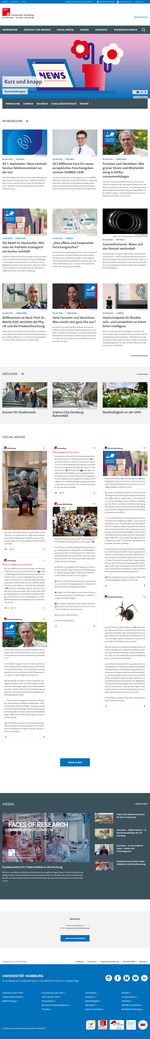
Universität (90, 992)
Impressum (91, 961)
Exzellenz (89, 996)
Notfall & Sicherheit (131, 1005)
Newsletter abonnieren (75, 938)
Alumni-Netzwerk (93, 1009)
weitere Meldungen (139, 355)
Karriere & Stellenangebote (55, 1005)
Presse (5, 1)
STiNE (23, 1)
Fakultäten (90, 1005)
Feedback (79, 961)
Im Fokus (42, 103)
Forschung (12, 103)
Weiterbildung (9, 1001)
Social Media (65, 29)
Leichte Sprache (125, 1)
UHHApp (126, 1001)
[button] (80, 2)
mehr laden (75, 762)
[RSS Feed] (27, 121)
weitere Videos (142, 804)
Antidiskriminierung (131, 1009)
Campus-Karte (128, 996)
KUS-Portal (14, 1)
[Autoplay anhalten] (145, 92)
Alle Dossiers (142, 374)
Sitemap (142, 961)
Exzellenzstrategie (64, 103)
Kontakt (125, 992)
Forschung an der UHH (52, 992)
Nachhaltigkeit (92, 1001)
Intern (84, 103)
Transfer (46, 1009)
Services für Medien (37, 29)
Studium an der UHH (12, 992)
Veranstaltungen (125, 29)
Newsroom (10, 29)
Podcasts (101, 29)
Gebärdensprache (106, 1)
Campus (28, 103)
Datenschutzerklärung (110, 961)
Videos (84, 29)
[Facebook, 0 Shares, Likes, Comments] (24, 737)
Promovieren (48, 1001)
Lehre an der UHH (50, 996)
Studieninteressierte (12, 996)
